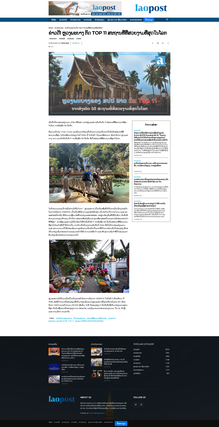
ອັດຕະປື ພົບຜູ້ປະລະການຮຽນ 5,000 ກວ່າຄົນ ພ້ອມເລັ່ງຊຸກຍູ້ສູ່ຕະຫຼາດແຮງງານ (149, 204)
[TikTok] (135, 404)
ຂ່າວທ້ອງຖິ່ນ (62, 39)
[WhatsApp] (168, 43)
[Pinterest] (163, 43)
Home (51, 28)
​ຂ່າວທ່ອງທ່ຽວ (70, 39)
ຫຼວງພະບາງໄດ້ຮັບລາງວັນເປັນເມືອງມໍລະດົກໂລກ (89, 321)
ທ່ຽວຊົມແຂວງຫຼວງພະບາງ (64, 318)
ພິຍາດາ (77, 43)
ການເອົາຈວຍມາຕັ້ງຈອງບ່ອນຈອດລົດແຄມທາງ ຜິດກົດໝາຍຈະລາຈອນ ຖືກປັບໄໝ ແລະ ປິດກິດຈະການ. (151, 181)
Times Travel (66, 131)
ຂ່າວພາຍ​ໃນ (137, 130)
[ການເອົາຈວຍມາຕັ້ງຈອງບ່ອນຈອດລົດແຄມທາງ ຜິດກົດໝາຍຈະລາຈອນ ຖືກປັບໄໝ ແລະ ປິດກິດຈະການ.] (54, 379)
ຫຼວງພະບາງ (112, 318)
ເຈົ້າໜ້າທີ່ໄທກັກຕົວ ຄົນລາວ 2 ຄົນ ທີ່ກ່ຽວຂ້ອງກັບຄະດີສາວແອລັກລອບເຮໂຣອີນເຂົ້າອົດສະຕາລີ (116, 361)
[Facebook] (152, 43)
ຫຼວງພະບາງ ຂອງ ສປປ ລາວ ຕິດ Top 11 (61, 321)
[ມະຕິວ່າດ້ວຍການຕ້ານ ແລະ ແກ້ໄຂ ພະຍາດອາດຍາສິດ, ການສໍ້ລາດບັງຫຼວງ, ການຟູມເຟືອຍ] (54, 368)
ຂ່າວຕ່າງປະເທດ (59, 28)
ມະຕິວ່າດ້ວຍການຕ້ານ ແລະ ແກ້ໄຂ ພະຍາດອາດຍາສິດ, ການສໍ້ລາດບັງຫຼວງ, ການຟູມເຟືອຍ (150, 164)
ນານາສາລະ (78, 39)
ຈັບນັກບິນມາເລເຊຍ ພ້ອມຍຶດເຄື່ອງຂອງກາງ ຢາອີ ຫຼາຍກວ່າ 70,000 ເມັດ (115, 350)
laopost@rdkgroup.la (96, 413)
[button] (167, 20)
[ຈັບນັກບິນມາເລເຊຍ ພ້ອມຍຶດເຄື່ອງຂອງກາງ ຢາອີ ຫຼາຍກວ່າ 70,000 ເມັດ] (96, 351)
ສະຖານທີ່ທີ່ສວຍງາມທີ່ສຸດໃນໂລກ (97, 318)
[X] (157, 43)
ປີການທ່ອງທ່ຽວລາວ (80, 318)
